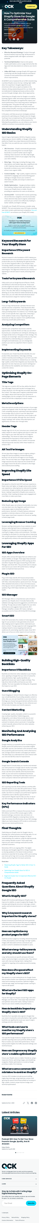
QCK (7, 1213)
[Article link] (19, 1133)
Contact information (7, 1220)
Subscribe (31, 1203)
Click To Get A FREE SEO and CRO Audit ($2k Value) (21, 1)
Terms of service (19, 1220)
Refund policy (15, 1217)
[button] (3, 7)
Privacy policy (5, 1217)
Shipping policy (25, 1217)
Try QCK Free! (31, 6)
